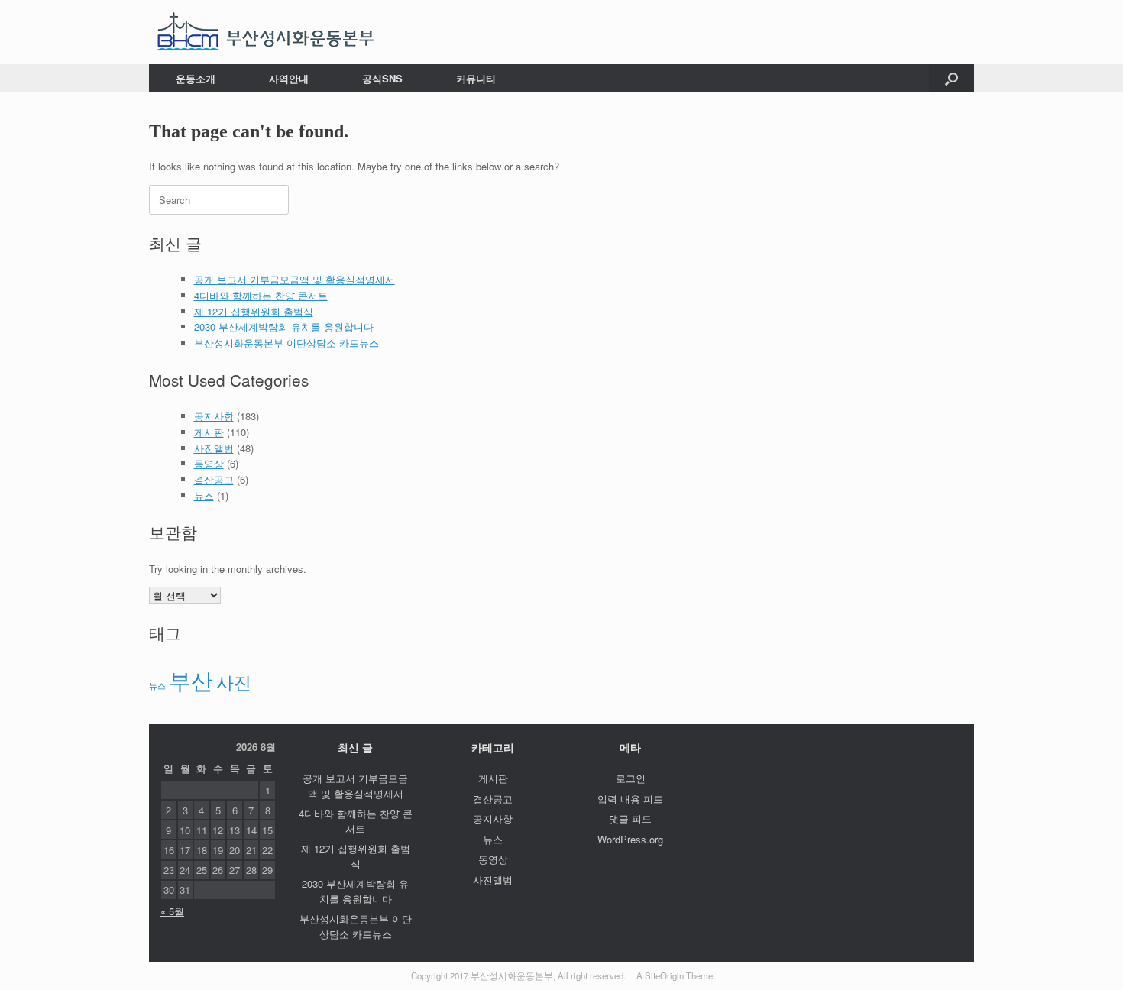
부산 (191, 679)
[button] (951, 78)
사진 (233, 681)
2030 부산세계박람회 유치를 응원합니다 (284, 326)
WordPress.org (630, 839)
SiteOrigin (664, 975)
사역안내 (289, 78)
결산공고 (214, 479)
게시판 (209, 432)
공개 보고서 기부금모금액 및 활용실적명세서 (294, 279)
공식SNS (382, 78)
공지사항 (214, 416)
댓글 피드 (630, 818)
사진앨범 (214, 448)
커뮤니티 (476, 78)
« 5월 (172, 911)
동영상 (209, 463)
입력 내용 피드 (630, 798)
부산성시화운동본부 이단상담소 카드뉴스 (286, 342)
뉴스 (204, 495)
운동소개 (195, 78)
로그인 (631, 778)
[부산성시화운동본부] (266, 32)
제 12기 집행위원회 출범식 (253, 311)
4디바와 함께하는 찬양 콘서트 (261, 295)
